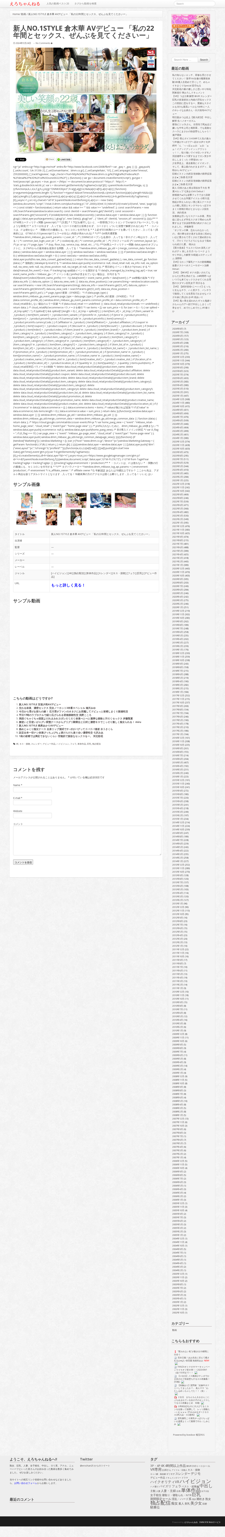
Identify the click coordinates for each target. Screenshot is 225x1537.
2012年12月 (178, 907)
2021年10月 (178, 533)
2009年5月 (177, 1058)
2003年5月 (177, 1294)
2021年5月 (177, 550)
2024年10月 (178, 406)
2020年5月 (177, 593)
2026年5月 (177, 339)
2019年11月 (178, 614)
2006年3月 (177, 1192)
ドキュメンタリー (173, 1477)
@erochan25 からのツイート (95, 1465)
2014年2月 (177, 857)
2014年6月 (177, 843)
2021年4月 (177, 554)
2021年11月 (178, 529)
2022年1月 (177, 522)
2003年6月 (177, 1291)
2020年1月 (177, 607)
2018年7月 (177, 670)
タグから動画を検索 (85, 3)
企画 (178, 1491)
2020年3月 (177, 600)
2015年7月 (177, 797)
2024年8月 (177, 413)
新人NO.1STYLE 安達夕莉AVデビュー (40, 704)
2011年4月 (177, 977)
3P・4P (155, 1466)
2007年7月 (177, 1136)
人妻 (158, 1491)
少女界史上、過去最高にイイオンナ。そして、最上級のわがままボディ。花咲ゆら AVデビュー (191, 167)
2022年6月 (177, 505)
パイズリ (165, 1486)
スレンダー (104, 573)
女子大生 (205, 1491)
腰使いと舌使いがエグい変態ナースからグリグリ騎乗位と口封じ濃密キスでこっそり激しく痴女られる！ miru (80, 722)
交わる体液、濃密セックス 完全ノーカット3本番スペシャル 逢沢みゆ (57, 708)
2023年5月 (177, 466)
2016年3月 (177, 769)
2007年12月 (178, 1118)
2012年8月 (177, 921)
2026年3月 (177, 346)
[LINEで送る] (64, 159)
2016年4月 (177, 766)
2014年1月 (177, 861)
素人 (181, 1503)
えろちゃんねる (25, 3)
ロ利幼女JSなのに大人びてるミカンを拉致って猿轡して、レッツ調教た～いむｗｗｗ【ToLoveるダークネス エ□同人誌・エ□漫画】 (192, 1410)
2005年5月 (177, 1224)
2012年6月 (177, 928)
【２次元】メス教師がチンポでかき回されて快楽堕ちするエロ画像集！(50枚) (192, 1378)
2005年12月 (178, 1203)
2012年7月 (177, 924)
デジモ (196, 1473)
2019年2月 (177, 646)
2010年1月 (177, 1030)
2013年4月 (177, 892)
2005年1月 (177, 1235)
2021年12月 (178, 526)
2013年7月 (177, 882)
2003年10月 (178, 1280)
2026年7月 (177, 332)
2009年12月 (178, 1034)
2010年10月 (178, 998)
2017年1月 (177, 734)
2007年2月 (177, 1153)
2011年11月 (178, 952)
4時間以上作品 (175, 1466)
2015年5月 (177, 804)
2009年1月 (177, 1072)
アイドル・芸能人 (179, 1470)
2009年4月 (177, 1062)
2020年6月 (177, 589)
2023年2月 (177, 476)
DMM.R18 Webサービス (210, 1522)
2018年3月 (177, 684)
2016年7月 (177, 755)
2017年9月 (177, 706)
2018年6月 (177, 674)
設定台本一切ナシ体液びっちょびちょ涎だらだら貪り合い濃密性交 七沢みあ (61, 732)
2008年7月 (177, 1093)
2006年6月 (177, 1182)
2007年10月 (178, 1125)
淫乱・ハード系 (181, 1499)
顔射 (204, 1503)
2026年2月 (177, 349)
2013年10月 (178, 871)
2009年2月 (177, 1069)
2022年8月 (177, 498)
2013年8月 (177, 878)
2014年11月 (178, 825)
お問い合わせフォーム (25, 1483)
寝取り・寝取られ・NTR (176, 1495)
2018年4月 (177, 681)
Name (16, 785)
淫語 (194, 1499)
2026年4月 (177, 342)
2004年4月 (177, 1263)
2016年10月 (178, 744)
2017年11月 (178, 699)
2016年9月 (177, 748)
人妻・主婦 (168, 1491)
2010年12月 (178, 991)
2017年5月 (177, 720)
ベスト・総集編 (190, 1486)
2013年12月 (178, 864)
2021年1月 (177, 565)
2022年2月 (177, 519)
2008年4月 (177, 1104)
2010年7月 (177, 1009)
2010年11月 (178, 995)
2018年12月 (178, 653)
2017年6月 (177, 716)
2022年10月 (178, 490)
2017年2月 (177, 730)
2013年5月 (177, 889)
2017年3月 (177, 727)
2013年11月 (178, 868)
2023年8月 (177, 455)
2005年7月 (177, 1217)
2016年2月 (177, 773)
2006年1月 (177, 1199)
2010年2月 (177, 1026)
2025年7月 (177, 374)
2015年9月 (177, 790)
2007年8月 (177, 1132)
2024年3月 (177, 431)
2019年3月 (177, 642)
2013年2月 (177, 900)
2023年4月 (177, 469)
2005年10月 (178, 1210)
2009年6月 (177, 1055)
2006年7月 (177, 1178)
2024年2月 (177, 434)
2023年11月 (178, 445)
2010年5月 (177, 1016)
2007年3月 (177, 1150)
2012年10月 (178, 914)
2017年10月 (178, 702)
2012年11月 (178, 910)
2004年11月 (178, 1242)
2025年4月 (177, 385)
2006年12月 (178, 1160)
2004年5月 (177, 1259)
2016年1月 (177, 776)
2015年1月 (177, 818)
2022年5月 (177, 508)
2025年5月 (177, 381)
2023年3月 (177, 473)
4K (70, 573)
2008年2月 (177, 1111)
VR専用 (156, 1469)
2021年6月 (177, 547)
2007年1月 (177, 1157)
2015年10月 (178, 787)
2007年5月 (177, 1143)
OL (209, 1466)
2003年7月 (177, 1287)
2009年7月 (177, 1051)
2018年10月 (178, 660)
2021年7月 (177, 543)
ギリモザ (170, 1473)
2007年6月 (177, 1139)
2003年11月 (178, 1277)
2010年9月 (177, 1002)
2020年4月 (177, 596)
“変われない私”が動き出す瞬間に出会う (191, 1353)
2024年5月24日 (23, 43)
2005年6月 (177, 1220)
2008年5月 (177, 1101)
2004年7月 (177, 1252)
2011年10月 (178, 956)
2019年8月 (177, 624)
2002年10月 (178, 1312)
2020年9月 (177, 579)
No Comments (43, 43)
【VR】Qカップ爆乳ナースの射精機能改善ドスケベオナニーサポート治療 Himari (191, 265)
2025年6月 (177, 378)
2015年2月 (177, 815)
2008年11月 (178, 1079)
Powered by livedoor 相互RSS (189, 1434)
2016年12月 (178, 737)
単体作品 (91, 573)
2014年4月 (177, 850)
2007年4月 (177, 1146)
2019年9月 (177, 621)
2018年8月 (177, 667)
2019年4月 (177, 639)
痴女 (174, 1503)
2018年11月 (178, 656)
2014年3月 (177, 854)
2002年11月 (178, 1309)
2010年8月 (177, 1005)
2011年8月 (177, 963)
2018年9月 (177, 663)
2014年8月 (177, 836)
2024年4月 (177, 427)
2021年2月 (177, 561)
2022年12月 (178, 483)
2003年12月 (178, 1273)
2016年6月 (177, 758)
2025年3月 (177, 388)
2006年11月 (178, 1164)
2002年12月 (178, 1305)
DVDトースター (199, 1466)
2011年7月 (177, 967)
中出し (206, 1485)
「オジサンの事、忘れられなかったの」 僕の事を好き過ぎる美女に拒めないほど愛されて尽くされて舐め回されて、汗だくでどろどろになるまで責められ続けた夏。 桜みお (192, 237)
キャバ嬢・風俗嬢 (158, 1474)
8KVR (189, 1466)
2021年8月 (177, 540)
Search (204, 59)
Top (217, 1529)
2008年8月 (177, 1090)
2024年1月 (177, 438)
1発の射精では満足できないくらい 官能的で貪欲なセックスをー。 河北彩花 (61, 736)
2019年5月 (177, 635)
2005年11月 (178, 1206)
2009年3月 (177, 1065)
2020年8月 (177, 582)
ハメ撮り (154, 1486)
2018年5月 (177, 677)
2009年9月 (177, 1044)
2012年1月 (177, 945)
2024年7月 (177, 416)
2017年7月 (177, 713)
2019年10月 (178, 617)
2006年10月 (178, 1168)
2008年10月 (178, 1083)
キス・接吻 (119, 573)
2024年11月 (178, 402)
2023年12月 (178, 441)
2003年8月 (177, 1284)
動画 (23, 14)
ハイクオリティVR (164, 1482)
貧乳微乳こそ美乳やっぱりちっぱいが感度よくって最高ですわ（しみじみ (192, 1421)
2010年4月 (177, 1019)
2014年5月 (177, 847)
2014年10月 (178, 829)
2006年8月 (177, 1175)
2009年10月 (178, 1041)
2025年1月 (177, 395)
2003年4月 (177, 1298)
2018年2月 (177, 688)
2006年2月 (177, 1196)
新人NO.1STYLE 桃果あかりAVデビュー (41, 725)
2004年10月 (178, 1245)
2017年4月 (177, 723)
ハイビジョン (59, 573)
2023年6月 (177, 462)
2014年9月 (177, 833)
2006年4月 (177, 1189)
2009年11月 (178, 1037)
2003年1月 (177, 1302)
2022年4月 (177, 512)
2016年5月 (177, 762)
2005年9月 (177, 1213)
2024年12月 (178, 399)
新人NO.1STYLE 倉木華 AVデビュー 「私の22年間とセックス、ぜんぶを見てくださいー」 (101, 534)
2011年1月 (177, 988)
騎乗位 (155, 1507)
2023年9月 (177, 452)
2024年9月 (177, 409)
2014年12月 (178, 822)
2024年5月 (177, 423)
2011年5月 (177, 974)
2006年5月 (177, 1185)
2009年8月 (177, 1048)
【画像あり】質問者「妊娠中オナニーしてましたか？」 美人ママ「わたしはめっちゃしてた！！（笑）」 (191, 1388)
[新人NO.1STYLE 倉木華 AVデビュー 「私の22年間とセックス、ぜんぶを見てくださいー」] (86, 100)
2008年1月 (177, 1115)
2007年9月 (177, 1129)
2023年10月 (178, 448)
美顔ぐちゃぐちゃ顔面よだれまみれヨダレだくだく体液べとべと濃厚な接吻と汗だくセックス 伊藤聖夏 (76, 718)
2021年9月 (177, 536)
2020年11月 (178, 572)
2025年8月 (177, 371)
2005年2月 (177, 1231)
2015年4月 (177, 808)
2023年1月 (177, 480)
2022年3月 (177, 515)
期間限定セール (160, 1499)
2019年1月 (177, 649)
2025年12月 (178, 356)
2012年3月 (177, 938)
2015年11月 (178, 783)
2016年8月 (177, 751)
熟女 (208, 1499)
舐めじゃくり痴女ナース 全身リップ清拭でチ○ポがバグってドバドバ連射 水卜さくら (66, 729)
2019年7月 (177, 628)
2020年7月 (177, 586)
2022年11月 (178, 487)
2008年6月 (177, 1097)
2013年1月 (177, 903)
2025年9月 (177, 367)
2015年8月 (177, 794)
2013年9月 (177, 875)
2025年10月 (178, 364)
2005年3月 (177, 1227)
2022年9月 (177, 494)
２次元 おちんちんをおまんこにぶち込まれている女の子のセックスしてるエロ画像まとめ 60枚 (192, 1400)
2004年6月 (177, 1256)
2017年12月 (178, 695)
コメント (18, 824)
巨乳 (139, 573)
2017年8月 (177, 709)
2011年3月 (177, 981)
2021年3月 (177, 557)
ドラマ (185, 1477)
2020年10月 (178, 575)
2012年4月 (177, 935)
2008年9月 (177, 1086)
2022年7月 (177, 501)
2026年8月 (177, 328)
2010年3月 (177, 1023)
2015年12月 (178, 780)
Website (17, 811)
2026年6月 (177, 335)
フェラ (131, 573)
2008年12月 (178, 1076)
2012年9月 (177, 917)
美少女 (196, 1503)
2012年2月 (177, 942)
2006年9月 (177, 1171)
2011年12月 (178, 949)
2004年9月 (177, 1249)
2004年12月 (178, 1238)
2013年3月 (177, 896)
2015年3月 (177, 811)
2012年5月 (177, 931)
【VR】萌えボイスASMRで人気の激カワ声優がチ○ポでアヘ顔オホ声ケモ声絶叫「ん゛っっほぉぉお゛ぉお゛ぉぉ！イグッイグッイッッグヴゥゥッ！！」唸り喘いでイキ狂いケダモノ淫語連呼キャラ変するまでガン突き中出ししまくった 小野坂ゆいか (191, 149)
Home (16, 14)
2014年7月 (177, 840)
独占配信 (79, 573)
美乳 (187, 1503)
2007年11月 (178, 1122)
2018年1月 (177, 691)
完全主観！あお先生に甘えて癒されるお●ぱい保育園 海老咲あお (191, 1359)
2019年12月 (178, 610)
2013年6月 (177, 885)
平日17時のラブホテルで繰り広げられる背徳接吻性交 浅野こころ (55, 715)
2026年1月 (177, 353)
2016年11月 (178, 741)
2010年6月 (177, 1012)
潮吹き (200, 1499)
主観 (153, 1491)
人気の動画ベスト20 (58, 3)
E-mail (16, 798)
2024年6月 (177, 420)
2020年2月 (177, 603)
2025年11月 (178, 360)
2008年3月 (177, 1108)
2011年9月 (177, 959)
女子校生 (156, 1495)
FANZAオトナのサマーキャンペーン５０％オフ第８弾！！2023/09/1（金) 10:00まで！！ (192, 1369)
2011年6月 (177, 970)
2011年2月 (177, 984)
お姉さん (166, 1469)
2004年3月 (177, 1266)
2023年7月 (177, 459)
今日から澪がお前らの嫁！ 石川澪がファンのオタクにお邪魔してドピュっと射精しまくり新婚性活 (73, 711)
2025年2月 (177, 392)
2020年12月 (178, 568)
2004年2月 (177, 1270)
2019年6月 (177, 632)
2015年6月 (177, 801)
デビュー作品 (49, 743)
